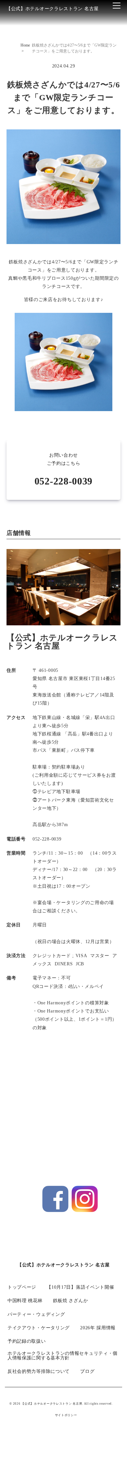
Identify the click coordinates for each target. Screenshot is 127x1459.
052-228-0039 (63, 481)
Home (25, 45)
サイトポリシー (66, 1415)
